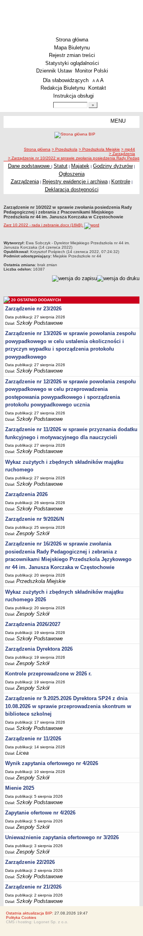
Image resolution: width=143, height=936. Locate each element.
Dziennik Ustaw (54, 71)
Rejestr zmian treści (72, 55)
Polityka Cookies (21, 917)
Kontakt (97, 88)
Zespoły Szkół (32, 533)
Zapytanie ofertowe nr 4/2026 (40, 813)
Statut (61, 166)
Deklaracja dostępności (72, 189)
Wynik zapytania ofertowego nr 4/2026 (51, 763)
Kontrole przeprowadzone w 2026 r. (48, 674)
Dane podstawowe (29, 166)
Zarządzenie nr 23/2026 (33, 309)
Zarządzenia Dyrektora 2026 (39, 649)
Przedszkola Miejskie (41, 581)
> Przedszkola (64, 149)
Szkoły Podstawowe (39, 323)
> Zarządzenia (122, 153)
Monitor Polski (91, 71)
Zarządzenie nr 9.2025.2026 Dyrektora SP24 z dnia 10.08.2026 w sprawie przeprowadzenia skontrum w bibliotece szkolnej (68, 706)
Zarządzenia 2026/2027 (32, 624)
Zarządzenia (25, 181)
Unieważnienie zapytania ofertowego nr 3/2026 (62, 837)
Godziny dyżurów (113, 166)
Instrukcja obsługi (73, 96)
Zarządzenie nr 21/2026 (33, 887)
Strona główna (72, 40)
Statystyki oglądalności (72, 63)
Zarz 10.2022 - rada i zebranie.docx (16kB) (43, 225)
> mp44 (128, 149)
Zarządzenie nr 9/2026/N (34, 519)
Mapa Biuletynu (72, 48)
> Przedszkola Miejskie (99, 149)
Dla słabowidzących (66, 80)
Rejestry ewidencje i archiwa (75, 181)
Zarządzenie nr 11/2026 (33, 739)
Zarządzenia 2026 (26, 494)
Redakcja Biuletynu (63, 88)
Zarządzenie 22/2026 (30, 862)
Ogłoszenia (72, 174)
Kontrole (120, 181)
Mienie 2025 (19, 788)
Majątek (80, 166)
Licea (22, 753)
